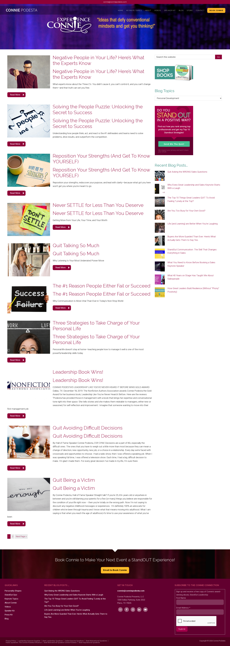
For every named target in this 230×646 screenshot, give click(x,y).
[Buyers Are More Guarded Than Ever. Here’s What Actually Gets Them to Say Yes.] (160, 241)
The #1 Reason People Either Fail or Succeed (101, 286)
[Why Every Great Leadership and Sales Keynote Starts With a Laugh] (160, 189)
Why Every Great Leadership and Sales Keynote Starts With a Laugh (73, 595)
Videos (8, 607)
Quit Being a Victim (74, 480)
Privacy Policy (11, 641)
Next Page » (21, 536)
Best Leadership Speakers (53, 641)
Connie (32, 10)
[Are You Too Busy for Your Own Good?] (160, 215)
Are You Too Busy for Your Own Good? (186, 210)
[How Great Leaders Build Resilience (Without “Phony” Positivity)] (160, 292)
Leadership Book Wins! (78, 372)
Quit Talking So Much (76, 245)
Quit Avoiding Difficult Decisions (87, 428)
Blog (7, 618)
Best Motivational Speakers (96, 641)
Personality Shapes (13, 591)
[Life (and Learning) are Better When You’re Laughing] (160, 228)
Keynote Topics (11, 599)
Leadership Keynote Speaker (29, 641)
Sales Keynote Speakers (74, 641)
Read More (15, 94)
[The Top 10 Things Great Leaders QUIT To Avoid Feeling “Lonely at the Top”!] (160, 202)
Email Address (183, 608)
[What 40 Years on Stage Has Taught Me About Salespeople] (160, 280)
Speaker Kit (10, 610)
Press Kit (9, 614)
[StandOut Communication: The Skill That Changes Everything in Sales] (160, 254)
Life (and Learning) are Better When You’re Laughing (192, 223)
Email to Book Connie (115, 570)
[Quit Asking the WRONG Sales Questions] (160, 176)
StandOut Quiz (11, 595)
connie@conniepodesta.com (115, 2)
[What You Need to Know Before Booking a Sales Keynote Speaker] (160, 266)
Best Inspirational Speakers (89, 642)
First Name (181, 598)
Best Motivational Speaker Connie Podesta (60, 642)
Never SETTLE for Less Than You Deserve (98, 205)
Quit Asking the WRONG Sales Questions (187, 171)
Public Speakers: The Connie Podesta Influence (24, 642)
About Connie (11, 603)
